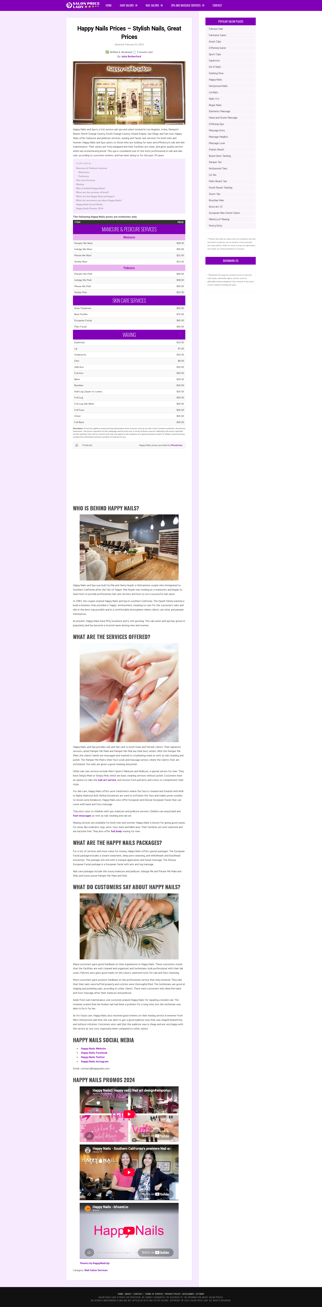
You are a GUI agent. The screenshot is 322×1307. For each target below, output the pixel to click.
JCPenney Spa (216, 124)
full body (116, 831)
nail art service (107, 780)
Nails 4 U (214, 98)
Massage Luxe (217, 143)
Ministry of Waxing (219, 219)
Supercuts (214, 60)
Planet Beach (216, 149)
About (128, 1293)
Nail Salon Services (96, 1270)
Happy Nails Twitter (93, 1057)
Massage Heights (218, 136)
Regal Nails (215, 105)
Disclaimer (188, 1293)
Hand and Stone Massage (223, 117)
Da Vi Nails (215, 66)
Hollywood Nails (218, 86)
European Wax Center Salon (224, 212)
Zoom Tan (214, 194)
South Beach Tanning (220, 187)
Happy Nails (215, 79)
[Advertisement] (129, 475)
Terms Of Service (154, 1293)
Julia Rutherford (131, 56)
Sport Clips (215, 54)
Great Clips (215, 41)
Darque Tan (215, 162)
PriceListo (176, 445)
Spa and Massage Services (186, 5)
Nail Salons (152, 5)
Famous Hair (216, 28)
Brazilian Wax (216, 200)
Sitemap (200, 1293)
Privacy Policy (172, 1293)
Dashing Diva (216, 73)
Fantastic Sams (217, 35)
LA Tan (212, 174)
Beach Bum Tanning (220, 155)
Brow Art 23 (216, 206)
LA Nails (213, 92)
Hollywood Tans (218, 168)
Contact (217, 5)
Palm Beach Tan (218, 181)
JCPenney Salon (217, 47)
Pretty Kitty (215, 225)
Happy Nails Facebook (94, 1052)
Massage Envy (217, 130)
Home (109, 5)
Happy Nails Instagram (95, 1061)
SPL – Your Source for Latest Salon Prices (83, 6)
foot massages (82, 815)
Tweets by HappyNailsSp (95, 1263)
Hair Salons (127, 5)
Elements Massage (219, 111)
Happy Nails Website (93, 1048)
